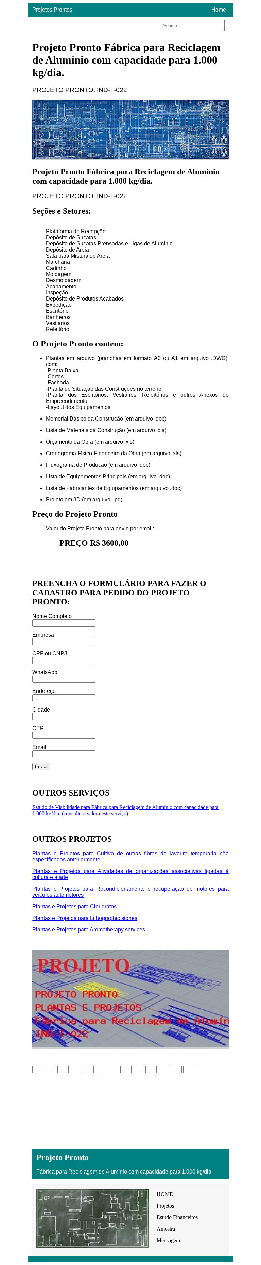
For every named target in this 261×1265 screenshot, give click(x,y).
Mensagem (168, 1240)
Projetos (165, 1206)
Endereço (44, 691)
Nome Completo (52, 616)
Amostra (166, 1229)
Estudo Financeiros (177, 1217)
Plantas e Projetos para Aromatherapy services (88, 930)
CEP (38, 728)
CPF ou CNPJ (49, 653)
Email (39, 747)
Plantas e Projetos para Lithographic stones (84, 918)
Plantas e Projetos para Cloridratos (74, 906)
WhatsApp (44, 672)
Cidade (41, 710)
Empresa (43, 635)
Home (218, 10)
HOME (165, 1194)
